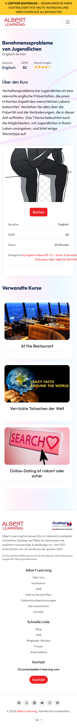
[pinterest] (57, 703)
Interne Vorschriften (38, 594)
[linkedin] (34, 703)
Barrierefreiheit (38, 606)
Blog (38, 629)
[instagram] (50, 703)
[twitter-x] (26, 703)
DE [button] (37, 720)
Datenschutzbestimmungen (38, 600)
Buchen (38, 212)
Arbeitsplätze (38, 652)
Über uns (38, 577)
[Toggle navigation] (68, 22)
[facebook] (19, 703)
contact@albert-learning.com (40, 669)
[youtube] (42, 703)
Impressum (38, 583)
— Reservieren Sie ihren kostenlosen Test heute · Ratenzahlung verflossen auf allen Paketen (38, 7)
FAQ (38, 635)
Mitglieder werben (39, 640)
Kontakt (38, 612)
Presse (38, 646)
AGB (38, 589)
